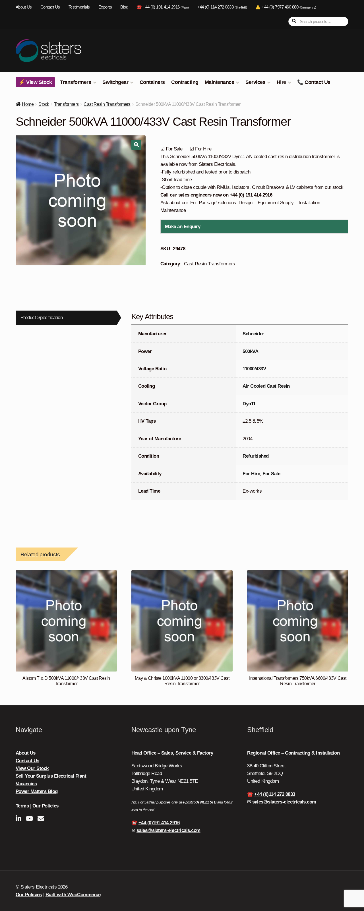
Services (255, 82)
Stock (43, 104)
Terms (22, 806)
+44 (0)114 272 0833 (274, 794)
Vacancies (26, 783)
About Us (24, 7)
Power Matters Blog (37, 791)
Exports (105, 7)
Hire (281, 82)
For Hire (251, 473)
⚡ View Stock (35, 82)
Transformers (75, 82)
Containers (152, 82)
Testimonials (79, 7)
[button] (136, 145)
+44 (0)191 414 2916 (159, 822)
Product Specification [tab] (41, 317)
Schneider (253, 333)
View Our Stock (32, 768)
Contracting (184, 82)
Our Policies (45, 806)
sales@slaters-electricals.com (168, 830)
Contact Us (50, 7)
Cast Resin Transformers (107, 104)
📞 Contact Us (313, 82)
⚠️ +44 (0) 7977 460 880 (285, 7)
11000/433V (254, 368)
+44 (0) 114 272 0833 (222, 7)
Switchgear (115, 82)
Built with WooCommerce (73, 894)
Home (28, 104)
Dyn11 (249, 403)
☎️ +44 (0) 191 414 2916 (162, 7)
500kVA (250, 351)
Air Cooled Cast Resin (266, 386)
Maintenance (219, 82)
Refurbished (256, 456)
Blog (124, 7)
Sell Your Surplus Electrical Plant (51, 776)
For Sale (271, 473)
